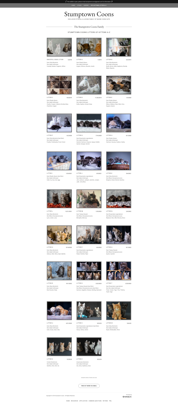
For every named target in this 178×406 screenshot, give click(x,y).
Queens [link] (86, 5)
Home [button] (68, 401)
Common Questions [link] (95, 401)
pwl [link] (110, 401)
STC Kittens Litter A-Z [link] (99, 5)
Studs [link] (79, 5)
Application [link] (83, 401)
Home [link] (73, 5)
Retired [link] (105, 401)
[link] (89, 15)
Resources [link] (74, 401)
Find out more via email (89, 385)
